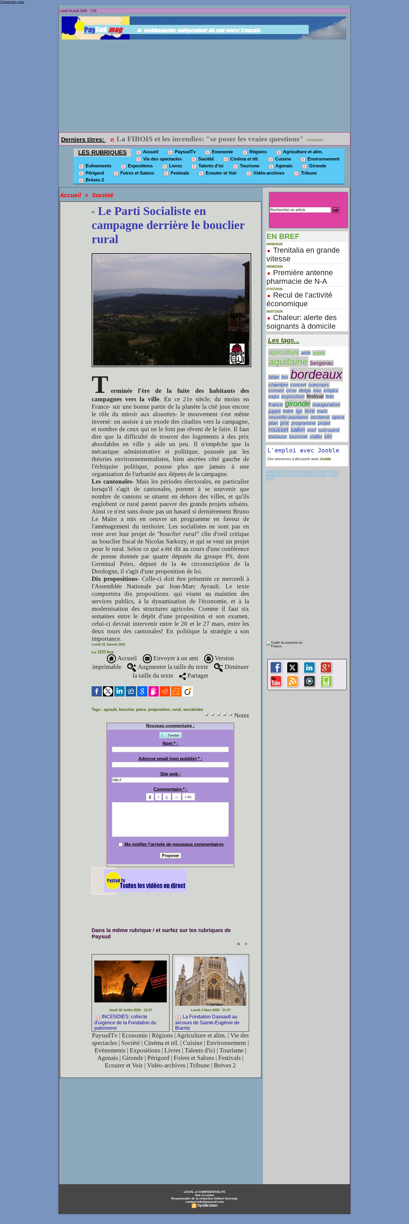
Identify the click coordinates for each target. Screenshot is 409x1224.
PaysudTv (185, 151)
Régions (257, 151)
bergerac (321, 363)
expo (274, 396)
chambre (278, 385)
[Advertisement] (206, 84)
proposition (159, 709)
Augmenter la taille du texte (172, 666)
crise (291, 390)
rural (176, 709)
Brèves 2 (94, 179)
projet (324, 423)
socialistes (193, 709)
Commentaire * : (170, 789)
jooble (270, 478)
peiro (141, 709)
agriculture (284, 352)
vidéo (316, 437)
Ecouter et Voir (221, 172)
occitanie (320, 417)
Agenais (284, 165)
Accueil (150, 151)
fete (330, 396)
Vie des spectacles (162, 158)
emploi (331, 390)
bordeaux (316, 374)
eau (317, 390)
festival (315, 396)
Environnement (323, 158)
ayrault (110, 709)
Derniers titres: (83, 139)
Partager (197, 675)
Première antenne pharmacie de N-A (299, 276)
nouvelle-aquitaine (288, 417)
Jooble (325, 459)
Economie (222, 151)
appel (319, 353)
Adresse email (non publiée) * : (170, 758)
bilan (274, 377)
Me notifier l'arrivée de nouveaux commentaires (174, 844)
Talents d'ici (210, 165)
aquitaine (288, 361)
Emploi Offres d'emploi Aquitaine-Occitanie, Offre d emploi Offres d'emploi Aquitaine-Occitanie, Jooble (302, 473)
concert (298, 384)
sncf (311, 430)
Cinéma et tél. (244, 158)
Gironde (317, 165)
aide (305, 352)
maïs (322, 411)
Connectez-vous (12, 2)
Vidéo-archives (268, 172)
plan (273, 423)
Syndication (207, 1205)
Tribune (308, 172)
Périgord (94, 172)
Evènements (97, 165)
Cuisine (282, 158)
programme (303, 423)
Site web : (170, 773)
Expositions (140, 165)
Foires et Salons (136, 172)
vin (328, 436)
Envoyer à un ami (175, 658)
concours (318, 385)
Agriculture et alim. (302, 151)
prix (284, 423)
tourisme (298, 436)
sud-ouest (328, 430)
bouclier (126, 709)
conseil (276, 390)
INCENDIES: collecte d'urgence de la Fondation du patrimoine (125, 1021)
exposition (292, 396)
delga (305, 390)
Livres (175, 165)
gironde (297, 404)
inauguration (326, 405)
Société (205, 158)
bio (284, 377)
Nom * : (170, 743)
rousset (278, 429)
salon (298, 429)
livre (310, 411)
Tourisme (249, 165)
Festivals (179, 172)
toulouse (278, 436)
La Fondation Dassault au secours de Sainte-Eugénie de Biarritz (207, 1021)
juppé (275, 411)
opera (338, 417)
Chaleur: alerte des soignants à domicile (301, 321)
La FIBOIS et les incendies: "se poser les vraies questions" (210, 139)
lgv (299, 411)
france (276, 405)
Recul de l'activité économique (299, 299)
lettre (288, 411)
